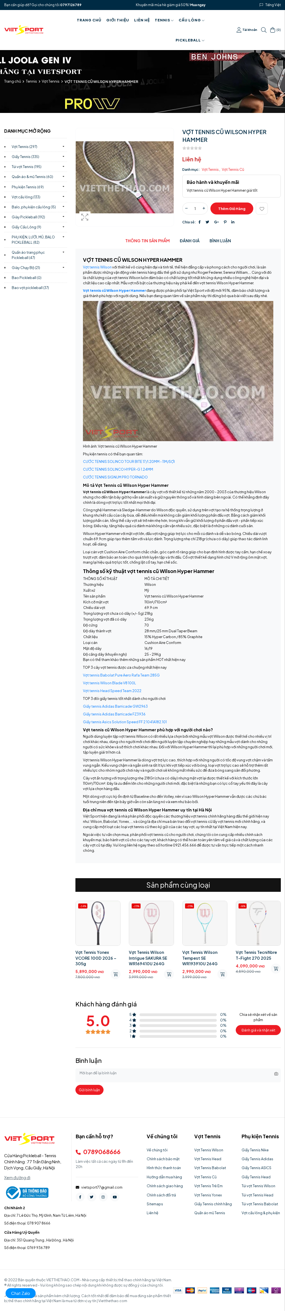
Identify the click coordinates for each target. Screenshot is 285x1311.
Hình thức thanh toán (164, 1168)
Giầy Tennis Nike (255, 1150)
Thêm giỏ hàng (231, 208)
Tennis (162, 20)
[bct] (26, 1192)
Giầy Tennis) (25, 156)
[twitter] (91, 1197)
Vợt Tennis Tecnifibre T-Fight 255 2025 (256, 955)
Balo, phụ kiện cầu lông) (34, 207)
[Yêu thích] (262, 208)
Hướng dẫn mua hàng (164, 1177)
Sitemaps (155, 1204)
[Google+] (216, 222)
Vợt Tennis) (24, 146)
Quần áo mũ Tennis (209, 1213)
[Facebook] (199, 222)
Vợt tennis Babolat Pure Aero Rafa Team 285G (121, 675)
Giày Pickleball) (28, 217)
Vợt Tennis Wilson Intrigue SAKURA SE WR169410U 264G (94, 958)
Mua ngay (197, 5)
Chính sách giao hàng (165, 1186)
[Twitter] (207, 222)
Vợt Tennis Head (207, 1159)
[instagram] (103, 1197)
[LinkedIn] (232, 222)
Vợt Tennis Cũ (233, 169)
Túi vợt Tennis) (26, 166)
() (278, 30)
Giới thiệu (117, 20)
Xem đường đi (17, 1177)
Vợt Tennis (51, 81)
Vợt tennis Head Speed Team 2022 (112, 690)
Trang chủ (89, 20)
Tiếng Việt (273, 5)
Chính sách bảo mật (163, 1159)
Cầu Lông (190, 20)
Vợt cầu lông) (26, 197)
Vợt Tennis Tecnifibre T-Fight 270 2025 (202, 955)
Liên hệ (142, 20)
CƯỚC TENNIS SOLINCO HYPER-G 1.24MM (118, 469)
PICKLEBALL (188, 40)
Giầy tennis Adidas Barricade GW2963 (115, 706)
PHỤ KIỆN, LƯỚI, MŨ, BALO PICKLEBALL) (33, 240)
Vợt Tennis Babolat (210, 1168)
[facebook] (80, 1197)
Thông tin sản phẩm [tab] (147, 240)
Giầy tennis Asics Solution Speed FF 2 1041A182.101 (125, 722)
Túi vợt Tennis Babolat (260, 1204)
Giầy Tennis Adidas (257, 1159)
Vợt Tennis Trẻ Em (208, 1186)
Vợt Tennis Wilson (208, 1150)
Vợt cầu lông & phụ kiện (261, 1213)
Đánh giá (190, 240)
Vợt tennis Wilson (97, 267)
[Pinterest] (225, 222)
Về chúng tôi (157, 1150)
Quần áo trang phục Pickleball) (28, 255)
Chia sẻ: (189, 222)
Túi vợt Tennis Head (257, 1195)
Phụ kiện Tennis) (28, 187)
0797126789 (71, 5)
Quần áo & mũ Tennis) (32, 176)
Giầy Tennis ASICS (256, 1168)
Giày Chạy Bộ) (26, 267)
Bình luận (220, 240)
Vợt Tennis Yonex (208, 1195)
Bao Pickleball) (26, 277)
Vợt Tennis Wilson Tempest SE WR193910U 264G (146, 958)
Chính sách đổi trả (161, 1195)
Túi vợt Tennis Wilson (258, 1186)
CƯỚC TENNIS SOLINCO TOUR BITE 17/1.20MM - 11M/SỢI (129, 461)
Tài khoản (249, 29)
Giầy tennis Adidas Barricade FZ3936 (114, 714)
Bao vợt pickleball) (30, 287)
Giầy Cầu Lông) (26, 227)
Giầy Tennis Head (256, 1177)
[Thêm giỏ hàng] (115, 974)
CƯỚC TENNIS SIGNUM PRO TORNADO (115, 477)
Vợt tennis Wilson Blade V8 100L (109, 683)
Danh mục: (191, 169)
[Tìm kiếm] (264, 30)
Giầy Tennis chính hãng (213, 1204)
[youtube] (114, 1197)
